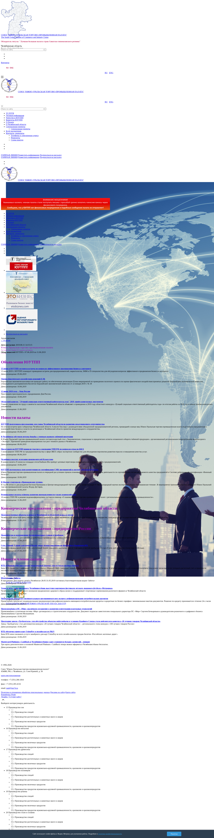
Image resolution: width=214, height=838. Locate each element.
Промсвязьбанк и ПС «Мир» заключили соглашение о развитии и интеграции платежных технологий (46, 609)
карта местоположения (10, 675)
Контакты (5, 63)
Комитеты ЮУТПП (14, 120)
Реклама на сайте (57, 692)
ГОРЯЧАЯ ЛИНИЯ (9, 155)
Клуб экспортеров (13, 131)
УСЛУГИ (10, 113)
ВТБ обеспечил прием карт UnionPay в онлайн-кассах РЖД (27, 631)
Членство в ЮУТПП (14, 118)
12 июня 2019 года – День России (15, 391)
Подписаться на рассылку (51, 155)
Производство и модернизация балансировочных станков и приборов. (32, 535)
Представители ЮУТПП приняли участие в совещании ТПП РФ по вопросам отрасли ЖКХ (42, 449)
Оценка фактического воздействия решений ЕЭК (23, 379)
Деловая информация (15, 115)
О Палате (10, 122)
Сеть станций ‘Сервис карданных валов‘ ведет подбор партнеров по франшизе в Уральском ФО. (44, 545)
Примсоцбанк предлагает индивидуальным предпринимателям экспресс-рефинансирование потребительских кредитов (54, 598)
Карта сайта (70, 692)
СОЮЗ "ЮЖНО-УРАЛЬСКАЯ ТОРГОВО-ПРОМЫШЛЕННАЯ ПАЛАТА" (34, 35)
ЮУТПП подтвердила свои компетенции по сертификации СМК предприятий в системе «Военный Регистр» (50, 470)
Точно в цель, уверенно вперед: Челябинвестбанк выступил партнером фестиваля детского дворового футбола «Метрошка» (57, 588)
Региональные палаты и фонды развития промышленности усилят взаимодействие (38, 495)
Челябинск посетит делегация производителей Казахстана (27, 459)
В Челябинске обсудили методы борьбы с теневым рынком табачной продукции (37, 437)
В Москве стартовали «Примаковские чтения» (22, 482)
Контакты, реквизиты (15, 133)
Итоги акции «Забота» (11, 578)
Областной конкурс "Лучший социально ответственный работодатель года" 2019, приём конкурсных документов (52, 402)
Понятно (174, 834)
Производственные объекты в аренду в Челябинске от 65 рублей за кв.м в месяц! (37, 515)
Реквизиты (15, 138)
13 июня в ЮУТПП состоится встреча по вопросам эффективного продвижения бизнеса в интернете (46, 369)
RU (106, 73)
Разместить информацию (28, 155)
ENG (111, 73)
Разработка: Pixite (8, 695)
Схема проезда (17, 140)
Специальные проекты (15, 127)
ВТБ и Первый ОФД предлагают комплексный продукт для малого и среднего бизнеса (40, 565)
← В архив (5, 340)
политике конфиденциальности (110, 834)
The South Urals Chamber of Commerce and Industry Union (24, 37)
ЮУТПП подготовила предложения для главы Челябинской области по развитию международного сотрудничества (53, 424)
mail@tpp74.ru (12, 688)
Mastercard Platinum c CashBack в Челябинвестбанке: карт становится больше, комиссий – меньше (45, 642)
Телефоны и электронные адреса (25, 135)
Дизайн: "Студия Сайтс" (11, 697)
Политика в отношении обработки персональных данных (25, 692)
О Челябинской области (16, 124)
